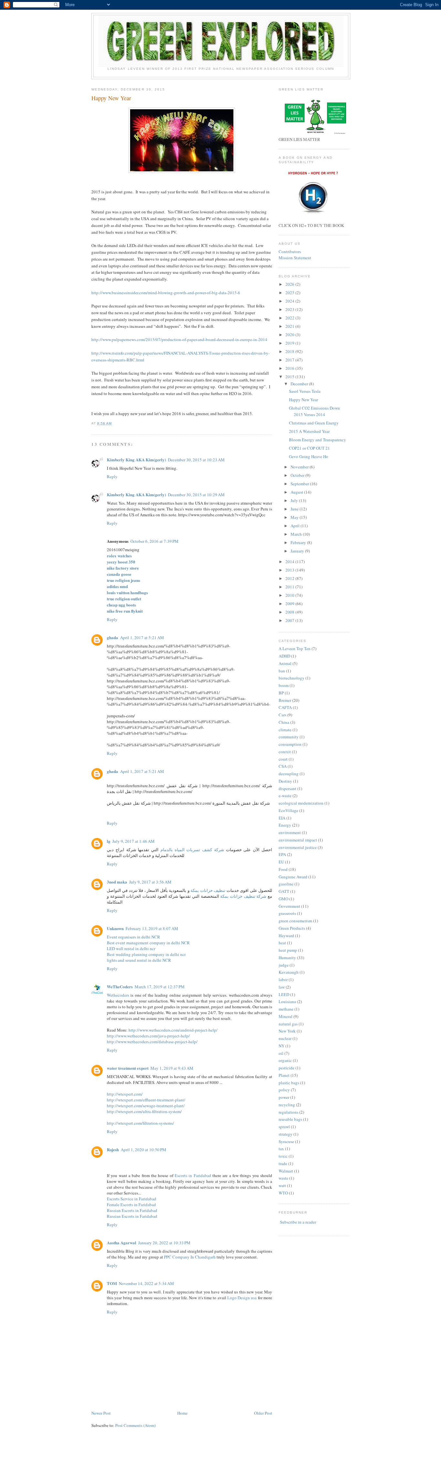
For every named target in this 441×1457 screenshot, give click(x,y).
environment (290, 832)
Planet (284, 1075)
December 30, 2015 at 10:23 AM (196, 460)
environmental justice (298, 847)
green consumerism (295, 921)
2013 (290, 570)
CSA (283, 766)
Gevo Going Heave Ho (308, 456)
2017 (290, 360)
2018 (290, 351)
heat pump (288, 950)
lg (108, 841)
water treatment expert (128, 1068)
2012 (290, 578)
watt (282, 1185)
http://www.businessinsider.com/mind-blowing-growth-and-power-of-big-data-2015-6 (165, 292)
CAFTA (285, 707)
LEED (284, 994)
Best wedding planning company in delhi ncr (146, 954)
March (297, 534)
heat (282, 943)
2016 (290, 368)
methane (286, 1009)
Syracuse (286, 1141)
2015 (290, 377)
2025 (290, 292)
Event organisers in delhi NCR (133, 937)
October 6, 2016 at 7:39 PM (154, 541)
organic (285, 1060)
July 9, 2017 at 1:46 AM (133, 841)
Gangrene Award (293, 877)
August (297, 492)
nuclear (285, 1038)
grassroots (287, 913)
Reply (112, 476)
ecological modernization (301, 803)
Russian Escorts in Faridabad (132, 1210)
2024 (290, 301)
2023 (290, 309)
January (298, 551)
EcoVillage (288, 810)
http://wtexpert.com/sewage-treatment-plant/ (146, 1106)
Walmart (286, 1171)
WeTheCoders (120, 986)
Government (289, 906)
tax (281, 1149)
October (298, 475)
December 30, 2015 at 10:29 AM (196, 495)
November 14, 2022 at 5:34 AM (146, 1283)
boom (284, 685)
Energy (285, 825)
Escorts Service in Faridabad (131, 1199)
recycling (287, 1105)
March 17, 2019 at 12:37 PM (160, 987)
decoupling (289, 774)
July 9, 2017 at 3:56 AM (150, 882)
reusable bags (290, 1119)
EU (281, 862)
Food (283, 869)
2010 (290, 595)
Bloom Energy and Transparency (317, 440)
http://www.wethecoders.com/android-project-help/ (173, 1030)
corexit (285, 752)
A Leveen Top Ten (295, 648)
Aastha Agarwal (121, 1242)
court (283, 759)
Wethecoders (118, 995)
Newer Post (101, 1413)
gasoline (286, 884)
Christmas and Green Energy (314, 423)
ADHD (284, 656)
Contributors (290, 251)
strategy (285, 1134)
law (282, 987)
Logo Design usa (242, 1298)
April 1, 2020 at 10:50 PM (143, 1149)
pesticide (286, 1068)
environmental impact (298, 840)
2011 (290, 587)
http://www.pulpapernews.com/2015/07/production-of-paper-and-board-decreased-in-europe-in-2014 (179, 339)
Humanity (287, 957)
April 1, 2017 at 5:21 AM (142, 637)
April (296, 526)
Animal (285, 663)
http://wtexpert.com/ (125, 1094)
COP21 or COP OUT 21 (309, 448)
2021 (290, 326)
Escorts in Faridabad (193, 1175)
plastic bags (289, 1083)
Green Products (292, 928)
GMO (283, 899)
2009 (290, 603)
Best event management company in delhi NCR (148, 943)
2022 (290, 318)
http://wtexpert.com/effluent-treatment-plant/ (146, 1100)
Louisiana (287, 1001)
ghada (112, 637)
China (284, 722)
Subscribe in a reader (298, 1222)
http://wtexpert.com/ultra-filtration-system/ (144, 1111)
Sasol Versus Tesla (305, 391)
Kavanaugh (289, 972)
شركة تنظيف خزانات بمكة (243, 896)
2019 (290, 343)
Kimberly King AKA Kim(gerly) (136, 459)
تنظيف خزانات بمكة (207, 890)
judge (284, 965)
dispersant (287, 788)
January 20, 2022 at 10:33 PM (164, 1243)
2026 (290, 284)
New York (287, 1031)
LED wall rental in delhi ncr (131, 948)
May (295, 517)
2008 (290, 612)
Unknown (115, 928)
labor (283, 979)
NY (281, 1046)
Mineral (285, 1016)
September (300, 484)
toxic (283, 1156)
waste (283, 1178)
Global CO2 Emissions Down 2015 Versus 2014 (314, 411)
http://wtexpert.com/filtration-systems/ (140, 1123)
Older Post (263, 1413)
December (300, 384)
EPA (282, 854)
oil (281, 1053)
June (295, 509)
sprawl (284, 1127)
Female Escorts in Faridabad (131, 1204)
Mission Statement (295, 258)
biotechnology (291, 678)
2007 (290, 620)
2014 (290, 561)
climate (285, 730)
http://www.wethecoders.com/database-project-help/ (152, 1042)
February (299, 542)
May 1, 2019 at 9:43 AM (171, 1068)
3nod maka (117, 882)
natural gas (288, 1024)
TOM (112, 1283)
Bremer (285, 700)
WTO (283, 1193)
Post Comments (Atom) (135, 1425)
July (295, 500)
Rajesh (113, 1149)
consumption (290, 744)
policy (284, 1090)
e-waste (285, 795)
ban (282, 671)
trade (283, 1163)
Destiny (285, 781)
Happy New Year (111, 98)
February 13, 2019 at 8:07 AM (152, 928)
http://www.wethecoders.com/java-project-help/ (148, 1036)
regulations (288, 1112)
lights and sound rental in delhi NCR (139, 960)
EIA (282, 818)
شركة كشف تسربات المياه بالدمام (192, 849)
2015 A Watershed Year (309, 431)
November (300, 467)
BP (281, 693)
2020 (290, 334)
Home (182, 1413)
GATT (284, 891)
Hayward (286, 935)
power (284, 1097)
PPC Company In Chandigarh (190, 1257)
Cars (282, 715)
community (289, 737)
